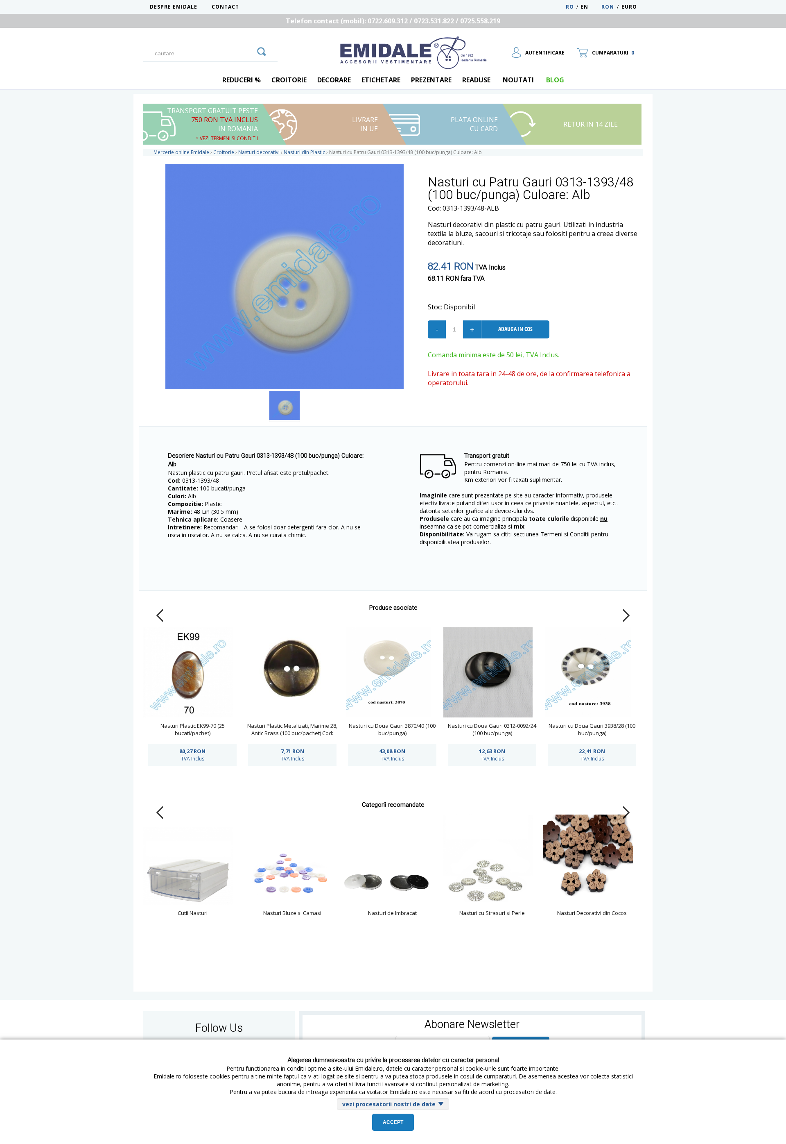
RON (607, 6)
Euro (629, 6)
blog (555, 79)
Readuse (476, 79)
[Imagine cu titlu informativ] (284, 406)
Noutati (518, 79)
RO (570, 6)
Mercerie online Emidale (181, 152)
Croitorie (289, 79)
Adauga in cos (515, 329)
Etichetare (380, 79)
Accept (393, 1122)
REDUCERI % (241, 79)
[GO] (262, 50)
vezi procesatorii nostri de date (389, 1104)
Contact (225, 6)
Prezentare (431, 79)
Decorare (334, 79)
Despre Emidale (173, 6)
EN (590, 6)
